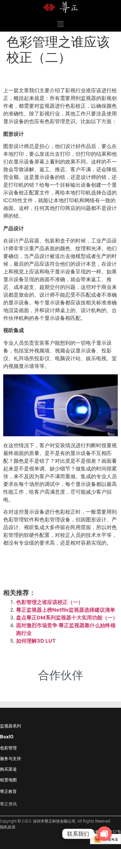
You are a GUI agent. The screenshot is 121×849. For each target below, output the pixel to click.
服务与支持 (10, 758)
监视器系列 (10, 726)
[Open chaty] (104, 833)
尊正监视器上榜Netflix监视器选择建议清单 (65, 610)
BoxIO (7, 737)
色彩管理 (8, 747)
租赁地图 (8, 779)
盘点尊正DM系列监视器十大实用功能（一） (67, 617)
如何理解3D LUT (36, 640)
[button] (60, 24)
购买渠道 (8, 769)
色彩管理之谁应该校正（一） (49, 602)
